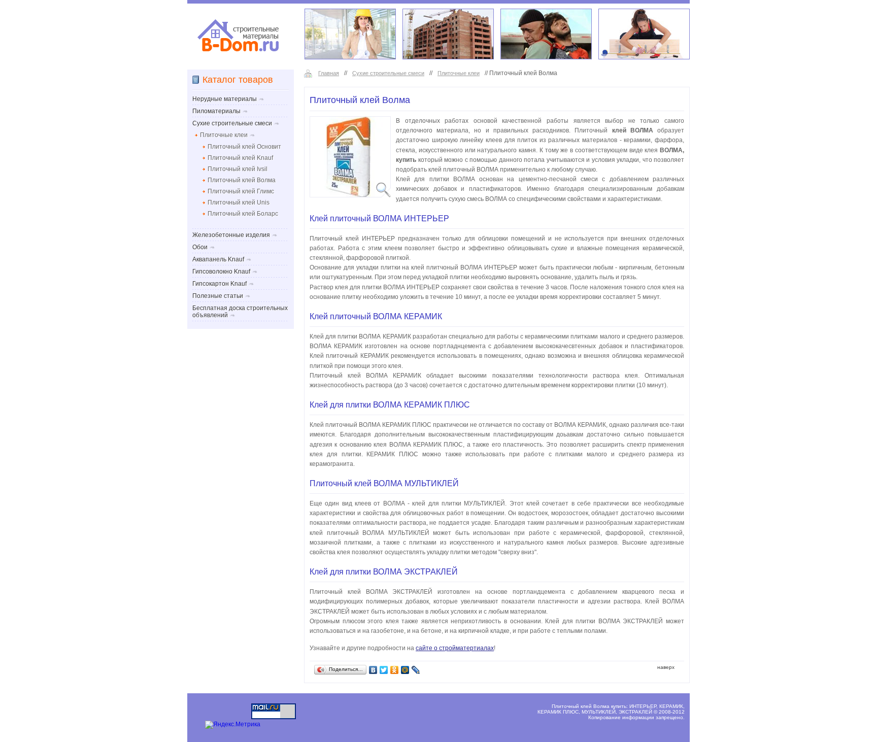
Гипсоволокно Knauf (221, 271)
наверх (665, 667)
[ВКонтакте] (373, 670)
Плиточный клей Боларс (243, 213)
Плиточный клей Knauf (240, 157)
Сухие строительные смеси (388, 73)
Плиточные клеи (458, 73)
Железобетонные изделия (231, 235)
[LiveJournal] (416, 670)
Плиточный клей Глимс (241, 191)
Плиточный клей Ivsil (237, 169)
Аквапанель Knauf (218, 259)
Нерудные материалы (224, 99)
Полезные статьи (217, 295)
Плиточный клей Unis (238, 202)
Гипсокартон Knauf (219, 283)
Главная (328, 73)
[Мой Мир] (405, 670)
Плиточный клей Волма (242, 180)
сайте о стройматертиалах (455, 648)
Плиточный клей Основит (244, 146)
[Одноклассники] (394, 670)
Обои (200, 247)
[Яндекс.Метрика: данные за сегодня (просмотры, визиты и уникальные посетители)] (232, 725)
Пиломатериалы (216, 111)
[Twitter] (384, 670)
